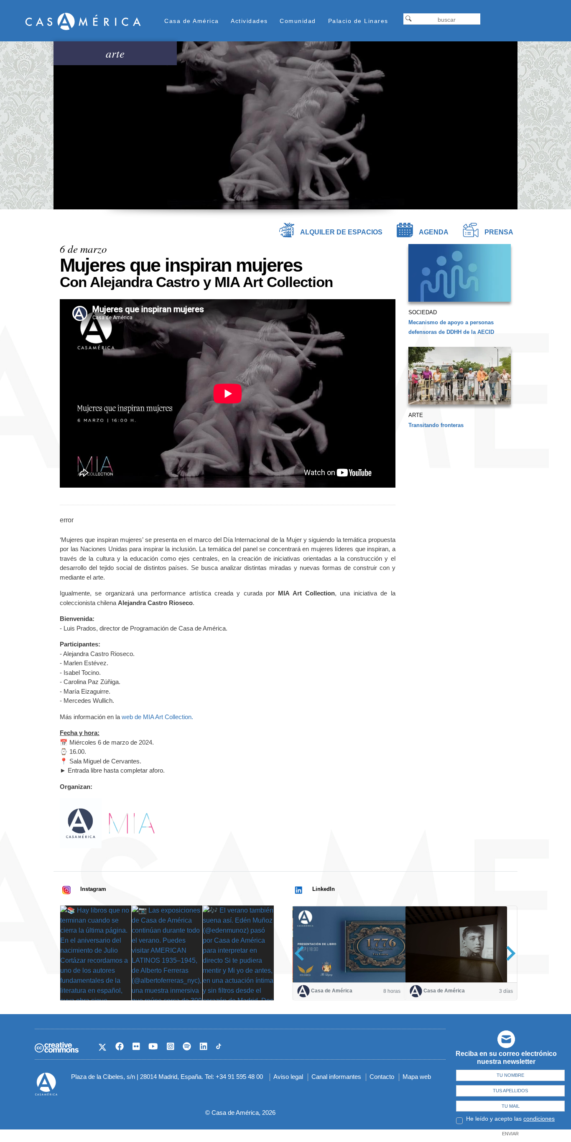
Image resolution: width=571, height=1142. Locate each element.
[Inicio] (83, 21)
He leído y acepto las (510, 1119)
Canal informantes (336, 1076)
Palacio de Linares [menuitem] (358, 21)
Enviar (510, 1133)
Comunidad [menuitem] (298, 21)
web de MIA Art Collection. (157, 716)
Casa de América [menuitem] (191, 21)
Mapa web (417, 1076)
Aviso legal (288, 1076)
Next (508, 953)
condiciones (539, 1118)
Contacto (382, 1076)
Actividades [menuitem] (249, 21)
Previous (302, 953)
